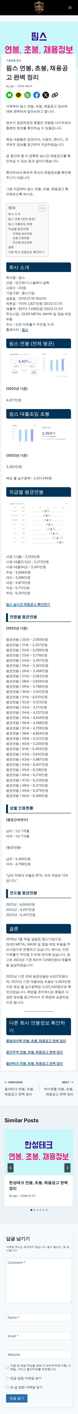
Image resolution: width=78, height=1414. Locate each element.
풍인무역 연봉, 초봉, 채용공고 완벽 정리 (34, 1052)
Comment (16, 1263)
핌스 (25, 330)
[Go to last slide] (11, 1167)
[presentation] (39, 1152)
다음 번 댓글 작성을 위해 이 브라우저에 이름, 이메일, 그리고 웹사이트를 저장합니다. (40, 1367)
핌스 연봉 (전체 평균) (21, 219)
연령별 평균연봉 (22, 233)
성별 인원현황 (21, 237)
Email (13, 1336)
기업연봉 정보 (13, 60)
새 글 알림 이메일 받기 (26, 1387)
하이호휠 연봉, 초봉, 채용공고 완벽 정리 (58, 1088)
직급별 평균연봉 (18, 229)
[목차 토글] (40, 208)
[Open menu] (69, 8)
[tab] (31, 1210)
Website (14, 1355)
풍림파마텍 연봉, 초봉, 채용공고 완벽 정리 (36, 1041)
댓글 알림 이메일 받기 (26, 1378)
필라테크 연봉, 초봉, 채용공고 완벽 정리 (34, 1063)
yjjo (12, 86)
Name (14, 1317)
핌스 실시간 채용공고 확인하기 (28, 604)
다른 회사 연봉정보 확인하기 (26, 252)
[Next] (67, 1167)
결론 (11, 247)
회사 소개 (14, 214)
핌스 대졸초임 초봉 (20, 224)
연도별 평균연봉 (22, 242)
